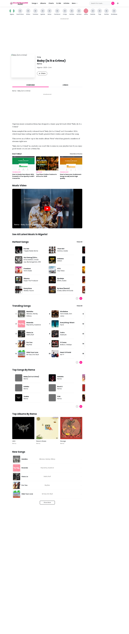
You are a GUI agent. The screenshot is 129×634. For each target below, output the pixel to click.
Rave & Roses (41, 441)
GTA (59, 268)
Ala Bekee (64, 311)
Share (43, 73)
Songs (34, 3)
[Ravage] (71, 428)
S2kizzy (29, 316)
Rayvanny (30, 325)
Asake (65, 251)
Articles (66, 3)
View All (79, 242)
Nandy (35, 314)
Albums (43, 3)
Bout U (60, 386)
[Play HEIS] (16, 434)
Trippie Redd (28, 251)
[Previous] (77, 298)
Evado (59, 291)
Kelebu (26, 386)
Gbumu (27, 278)
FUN (58, 396)
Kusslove (37, 325)
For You (29, 342)
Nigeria (39, 67)
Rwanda (29, 322)
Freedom (27, 268)
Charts (51, 3)
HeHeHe (60, 377)
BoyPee (29, 345)
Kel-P (62, 354)
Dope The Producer (31, 281)
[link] (47, 208)
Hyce (62, 325)
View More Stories (76, 154)
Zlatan (59, 261)
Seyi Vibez (61, 271)
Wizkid (26, 291)
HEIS (13, 441)
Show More (47, 502)
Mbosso (29, 314)
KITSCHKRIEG (28, 260)
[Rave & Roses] (47, 428)
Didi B (28, 335)
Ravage (63, 441)
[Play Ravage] (64, 434)
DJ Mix (58, 3)
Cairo (62, 332)
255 (39, 262)
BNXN (59, 281)
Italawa (60, 259)
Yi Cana (63, 342)
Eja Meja (60, 278)
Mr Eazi (29, 354)
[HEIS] (23, 428)
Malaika (29, 311)
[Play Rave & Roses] (40, 434)
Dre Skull (35, 354)
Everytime (28, 288)
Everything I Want (67, 322)
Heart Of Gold (65, 352)
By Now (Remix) (63, 288)
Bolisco (62, 345)
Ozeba (26, 396)
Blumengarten (32, 262)
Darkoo (60, 251)
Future (31, 291)
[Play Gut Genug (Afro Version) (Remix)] (18, 259)
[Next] (80, 298)
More (74, 3)
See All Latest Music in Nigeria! (30, 234)
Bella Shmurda (67, 291)
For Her (26, 249)
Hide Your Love (32, 352)
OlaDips (69, 345)
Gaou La (29, 332)
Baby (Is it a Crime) (31, 377)
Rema (39, 64)
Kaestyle (63, 335)
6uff (32, 335)
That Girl (60, 249)
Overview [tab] (30, 85)
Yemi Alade (28, 271)
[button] (117, 3)
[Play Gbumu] (18, 279)
